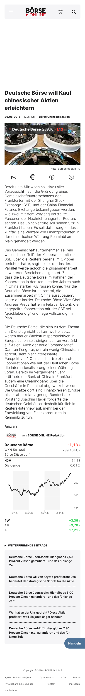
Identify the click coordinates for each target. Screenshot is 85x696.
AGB (63, 677)
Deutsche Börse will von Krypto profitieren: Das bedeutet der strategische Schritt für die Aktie (42, 579)
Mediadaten (11, 690)
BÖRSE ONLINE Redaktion (46, 435)
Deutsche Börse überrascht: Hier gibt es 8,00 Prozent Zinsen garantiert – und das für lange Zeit (41, 597)
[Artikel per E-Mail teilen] (14, 177)
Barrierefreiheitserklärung (18, 677)
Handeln (74, 643)
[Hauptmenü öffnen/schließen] (11, 12)
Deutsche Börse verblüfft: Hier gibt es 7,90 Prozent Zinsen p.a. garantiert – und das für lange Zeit (39, 632)
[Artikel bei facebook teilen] (52, 177)
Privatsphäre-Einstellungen (19, 683)
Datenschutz (46, 677)
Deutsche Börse (33, 277)
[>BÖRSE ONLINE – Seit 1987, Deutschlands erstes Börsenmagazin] (36, 12)
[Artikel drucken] (33, 177)
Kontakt (51, 683)
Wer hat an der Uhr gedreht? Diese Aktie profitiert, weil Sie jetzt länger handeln (37, 614)
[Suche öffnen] (73, 12)
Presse (76, 677)
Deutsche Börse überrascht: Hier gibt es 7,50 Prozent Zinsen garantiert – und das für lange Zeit (41, 561)
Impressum (74, 683)
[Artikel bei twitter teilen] (71, 177)
